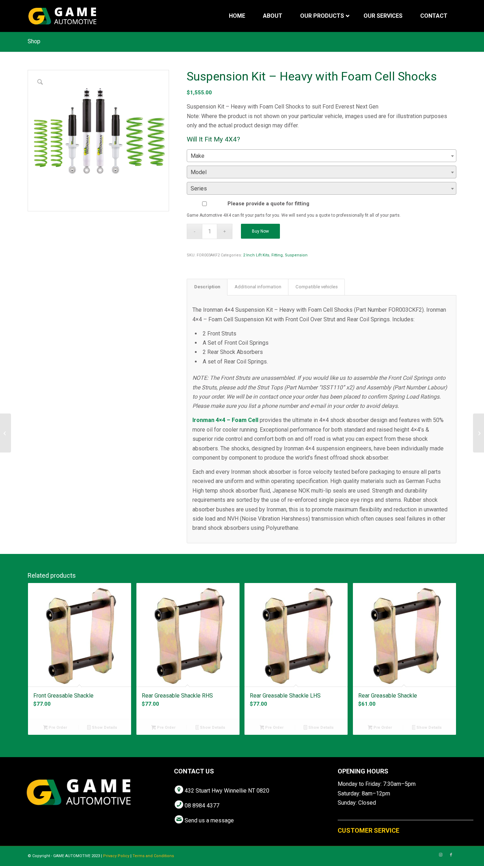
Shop (34, 41)
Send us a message (209, 820)
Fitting (277, 255)
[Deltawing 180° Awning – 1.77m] (478, 433)
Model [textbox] (199, 172)
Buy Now (260, 231)
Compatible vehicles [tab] (317, 286)
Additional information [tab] (258, 286)
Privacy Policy (116, 856)
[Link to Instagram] (440, 855)
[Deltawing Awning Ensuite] (5, 433)
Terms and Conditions (153, 856)
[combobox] (321, 155)
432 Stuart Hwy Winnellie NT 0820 (227, 790)
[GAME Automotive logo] (62, 16)
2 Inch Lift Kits (256, 255)
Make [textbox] (197, 155)
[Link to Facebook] (451, 855)
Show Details (104, 727)
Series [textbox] (199, 188)
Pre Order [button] (57, 727)
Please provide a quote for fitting (268, 203)
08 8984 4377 (202, 805)
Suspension (296, 255)
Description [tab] (207, 286)
